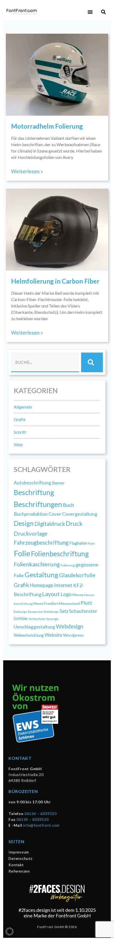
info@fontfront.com (41, 825)
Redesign (20, 611)
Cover (55, 514)
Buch (68, 505)
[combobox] (45, 362)
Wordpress (73, 635)
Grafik (20, 419)
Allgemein (23, 406)
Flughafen (78, 542)
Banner (58, 482)
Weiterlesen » (27, 171)
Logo (66, 594)
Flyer (91, 543)
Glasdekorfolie (77, 575)
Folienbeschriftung (60, 553)
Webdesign (69, 626)
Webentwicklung (29, 635)
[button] (90, 12)
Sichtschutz (37, 619)
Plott (86, 603)
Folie (22, 553)
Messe (78, 594)
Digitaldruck (49, 523)
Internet (63, 585)
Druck (74, 523)
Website (53, 635)
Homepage (41, 585)
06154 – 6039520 (40, 813)
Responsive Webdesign (43, 611)
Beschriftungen (38, 504)
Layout (51, 594)
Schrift (20, 432)
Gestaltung (41, 575)
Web (18, 444)
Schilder (21, 618)
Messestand (69, 603)
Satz (64, 611)
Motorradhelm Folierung (47, 126)
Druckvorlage (30, 533)
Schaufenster (83, 611)
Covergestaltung (79, 514)
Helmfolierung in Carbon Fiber (55, 281)
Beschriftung (34, 492)
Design (24, 523)
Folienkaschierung (37, 564)
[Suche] (92, 362)
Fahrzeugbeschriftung (41, 542)
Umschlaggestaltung (34, 627)
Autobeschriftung (32, 482)
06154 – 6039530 (32, 819)
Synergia (52, 619)
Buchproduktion (31, 514)
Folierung (68, 565)
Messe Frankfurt (45, 603)
